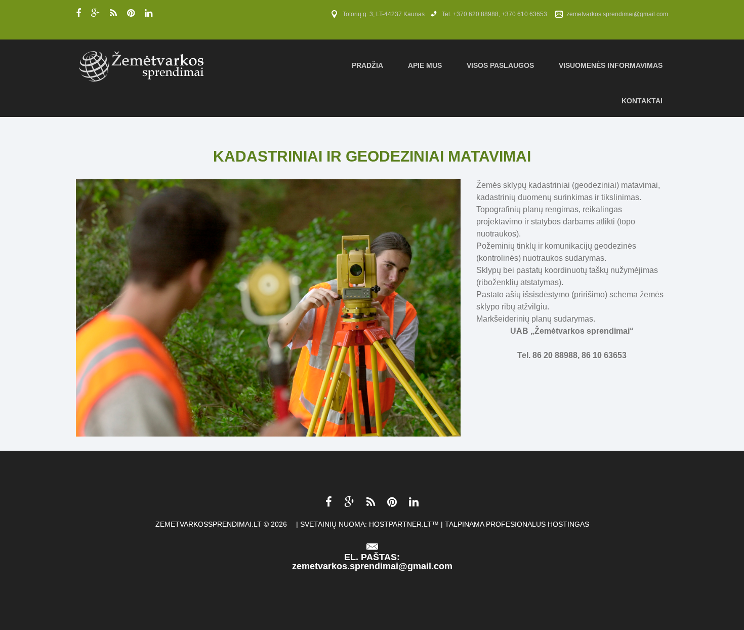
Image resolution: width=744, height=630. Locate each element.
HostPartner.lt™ (404, 524)
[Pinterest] (131, 13)
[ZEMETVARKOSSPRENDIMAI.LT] (142, 65)
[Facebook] (78, 13)
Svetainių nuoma (332, 524)
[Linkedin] (148, 13)
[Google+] (95, 13)
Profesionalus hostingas (537, 524)
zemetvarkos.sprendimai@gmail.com (617, 14)
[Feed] (113, 13)
